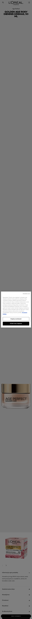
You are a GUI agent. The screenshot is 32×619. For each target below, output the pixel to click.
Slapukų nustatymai (15, 319)
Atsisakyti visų (26, 293)
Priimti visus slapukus (16, 323)
